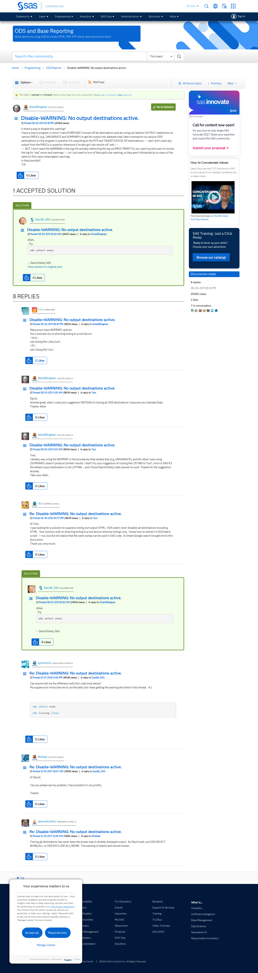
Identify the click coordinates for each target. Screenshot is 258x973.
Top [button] (22, 878)
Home (15, 68)
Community (23, 16)
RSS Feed (98, 82)
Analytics (85, 16)
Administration (130, 16)
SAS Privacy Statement (62, 906)
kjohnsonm (44, 663)
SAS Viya (106, 16)
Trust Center (86, 961)
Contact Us (224, 6)
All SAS (190, 6)
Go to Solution (165, 107)
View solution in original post (45, 267)
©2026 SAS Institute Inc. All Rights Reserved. (122, 961)
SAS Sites (233, 6)
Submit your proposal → (211, 148)
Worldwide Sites (215, 6)
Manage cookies (46, 945)
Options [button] (25, 82)
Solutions (154, 16)
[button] (17, 118)
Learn (42, 16)
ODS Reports (53, 68)
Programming (62, 16)
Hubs (173, 16)
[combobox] (98, 56)
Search (206, 6)
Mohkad (42, 757)
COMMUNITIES (54, 6)
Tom (40, 309)
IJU (40, 503)
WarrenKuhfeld (47, 821)
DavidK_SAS (42, 219)
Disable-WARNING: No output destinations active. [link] (96, 68)
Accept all (32, 933)
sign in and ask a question (116, 94)
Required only (57, 933)
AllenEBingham (38, 107)
